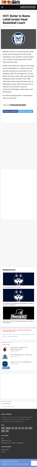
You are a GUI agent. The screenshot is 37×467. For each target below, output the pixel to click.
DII (22, 428)
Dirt (14, 26)
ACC (3, 428)
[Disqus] (18, 194)
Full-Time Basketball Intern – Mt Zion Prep (21, 355)
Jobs (2, 438)
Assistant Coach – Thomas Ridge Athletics (21, 362)
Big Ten (8, 428)
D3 (16, 428)
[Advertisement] (20, 118)
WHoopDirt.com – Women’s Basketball (12, 443)
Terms (3, 452)
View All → (6, 368)
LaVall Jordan (22, 105)
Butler (16, 105)
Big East (12, 105)
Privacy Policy (5, 449)
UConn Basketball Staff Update (12, 287)
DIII (26, 428)
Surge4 (10, 464)
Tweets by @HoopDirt (8, 406)
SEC (7, 431)
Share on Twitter (26, 111)
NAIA (3, 431)
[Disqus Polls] (18, 146)
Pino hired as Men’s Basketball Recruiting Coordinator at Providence (18, 322)
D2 (12, 428)
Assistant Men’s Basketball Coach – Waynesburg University (19, 348)
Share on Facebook (10, 111)
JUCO (30, 428)
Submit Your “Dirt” (6, 441)
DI (19, 428)
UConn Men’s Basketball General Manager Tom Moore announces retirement (18, 304)
